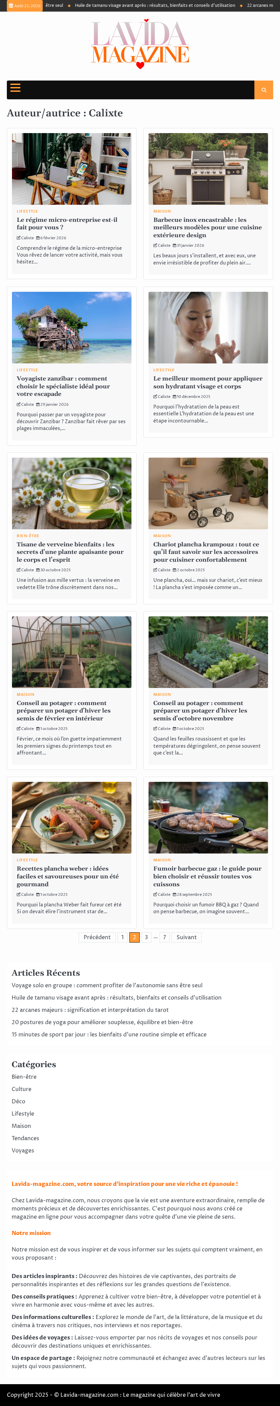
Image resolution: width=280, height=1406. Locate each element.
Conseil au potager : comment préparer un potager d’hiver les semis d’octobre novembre (200, 711)
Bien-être (28, 536)
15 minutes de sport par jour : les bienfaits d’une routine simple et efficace (109, 1034)
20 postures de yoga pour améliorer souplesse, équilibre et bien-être (102, 1022)
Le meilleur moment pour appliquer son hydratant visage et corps (208, 382)
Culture (21, 1089)
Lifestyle (27, 211)
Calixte (27, 238)
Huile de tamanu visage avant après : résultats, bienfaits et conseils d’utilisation (137, 6)
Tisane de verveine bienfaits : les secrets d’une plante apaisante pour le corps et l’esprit (70, 552)
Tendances (25, 1138)
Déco (18, 1101)
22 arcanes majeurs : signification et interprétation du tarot (90, 1010)
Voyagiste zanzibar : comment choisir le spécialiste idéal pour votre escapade (63, 386)
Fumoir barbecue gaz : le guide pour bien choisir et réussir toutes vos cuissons (207, 876)
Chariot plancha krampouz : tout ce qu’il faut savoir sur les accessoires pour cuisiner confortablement (206, 552)
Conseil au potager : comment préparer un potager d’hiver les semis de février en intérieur (64, 711)
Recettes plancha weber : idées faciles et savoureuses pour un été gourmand (68, 876)
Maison (162, 211)
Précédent (97, 937)
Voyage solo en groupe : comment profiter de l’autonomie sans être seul (107, 985)
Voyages (23, 1150)
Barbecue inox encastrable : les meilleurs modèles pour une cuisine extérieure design (207, 227)
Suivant (187, 937)
